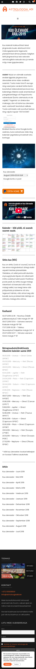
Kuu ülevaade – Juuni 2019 (13, 471)
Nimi (2, 629)
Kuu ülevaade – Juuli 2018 (13, 531)
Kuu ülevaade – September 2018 (16, 520)
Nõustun (7, 664)
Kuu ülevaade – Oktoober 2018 (15, 515)
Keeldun (16, 664)
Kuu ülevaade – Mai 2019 (12, 477)
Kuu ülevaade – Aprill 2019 (13, 482)
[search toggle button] (29, 1)
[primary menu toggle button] (18, 18)
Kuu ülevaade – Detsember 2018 (16, 504)
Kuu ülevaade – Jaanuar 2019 (14, 499)
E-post (3, 637)
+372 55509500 (8, 591)
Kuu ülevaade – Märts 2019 (13, 488)
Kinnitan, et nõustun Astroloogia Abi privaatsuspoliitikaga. (14, 645)
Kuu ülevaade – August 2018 (14, 526)
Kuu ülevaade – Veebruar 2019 (15, 493)
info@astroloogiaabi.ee (11, 594)
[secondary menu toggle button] (2, 2)
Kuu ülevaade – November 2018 (15, 510)
